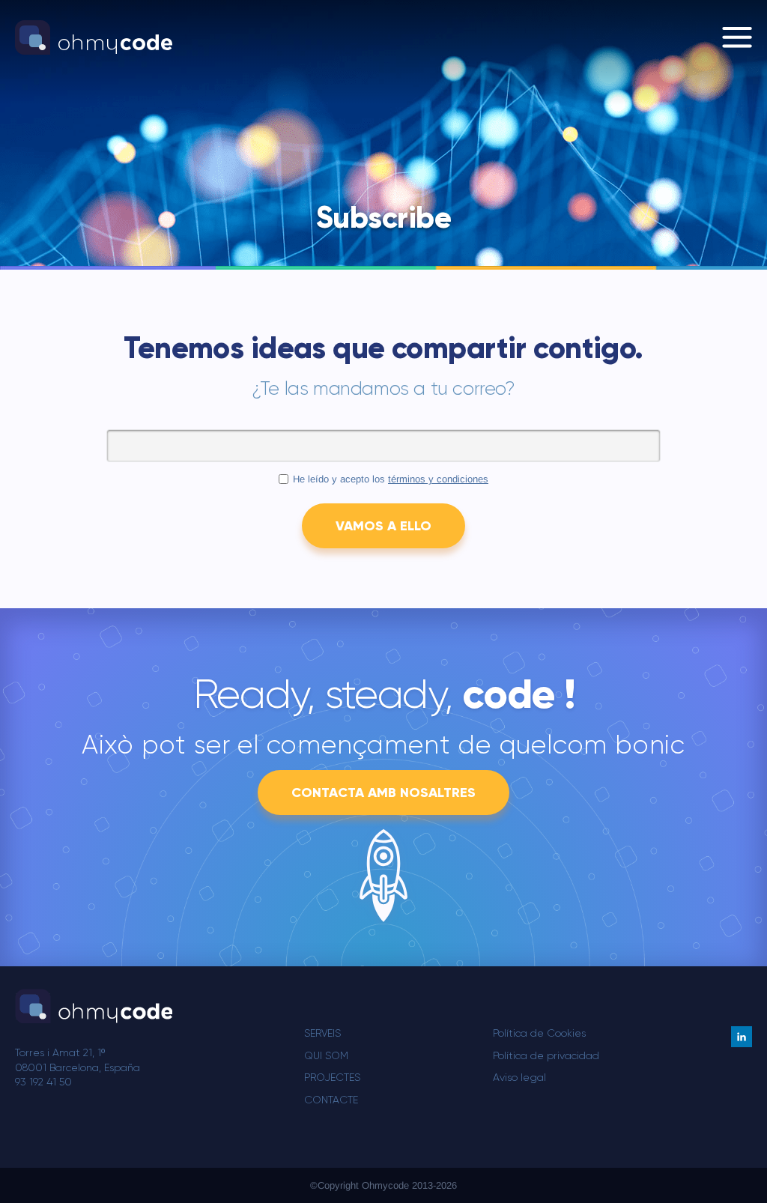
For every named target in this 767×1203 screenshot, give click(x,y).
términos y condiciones (438, 479)
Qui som (326, 1055)
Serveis (322, 1033)
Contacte (331, 1100)
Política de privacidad (546, 1055)
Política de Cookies (539, 1033)
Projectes (332, 1077)
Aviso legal (519, 1077)
